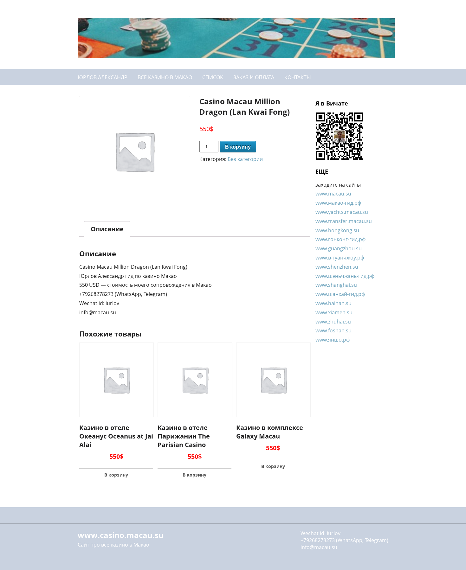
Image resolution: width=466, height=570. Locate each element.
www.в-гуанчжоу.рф (339, 257)
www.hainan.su (333, 303)
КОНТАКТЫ (297, 77)
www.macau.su (333, 193)
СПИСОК (212, 77)
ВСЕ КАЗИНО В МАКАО (165, 77)
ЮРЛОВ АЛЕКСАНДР (102, 77)
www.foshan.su (333, 330)
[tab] (107, 229)
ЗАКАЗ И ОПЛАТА (253, 77)
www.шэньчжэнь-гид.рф (344, 275)
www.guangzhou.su (338, 248)
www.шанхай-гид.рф (340, 294)
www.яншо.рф (332, 339)
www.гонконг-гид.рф (340, 239)
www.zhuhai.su (333, 321)
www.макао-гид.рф (338, 202)
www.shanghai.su (336, 284)
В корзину (238, 147)
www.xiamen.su (334, 312)
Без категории (245, 159)
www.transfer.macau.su (343, 221)
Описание (107, 229)
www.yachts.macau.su (341, 211)
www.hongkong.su (337, 230)
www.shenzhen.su (336, 266)
